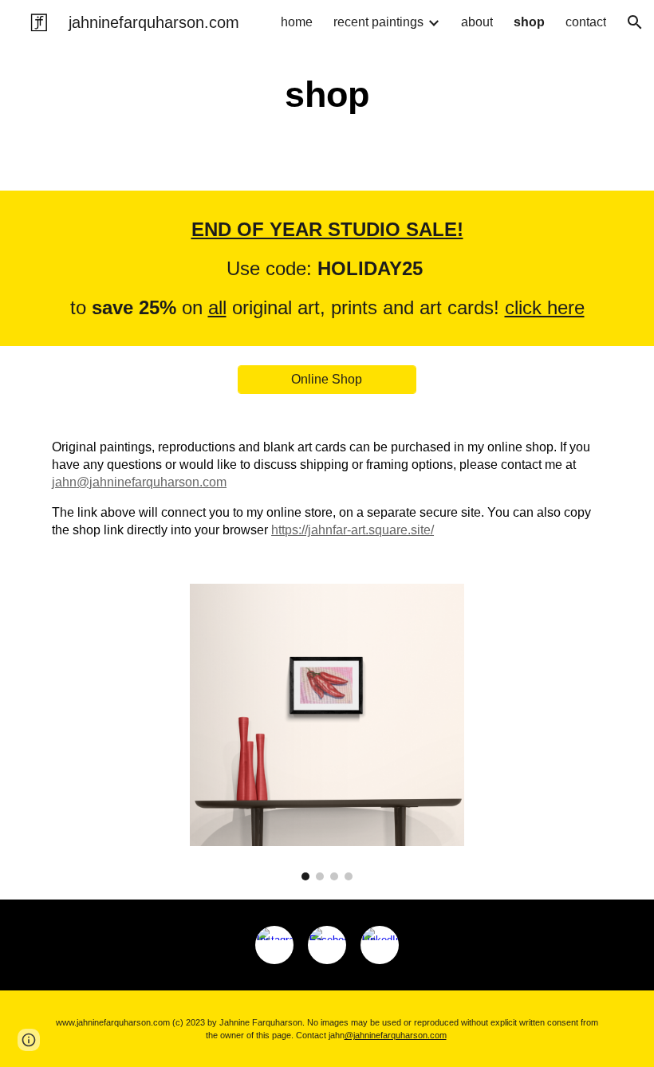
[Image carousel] (327, 732)
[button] (635, 22)
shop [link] (529, 22)
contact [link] (585, 22)
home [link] (297, 22)
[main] (327, 95)
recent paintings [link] (378, 22)
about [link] (477, 22)
